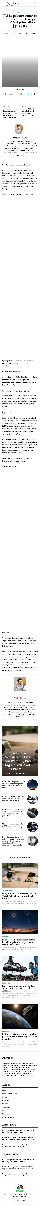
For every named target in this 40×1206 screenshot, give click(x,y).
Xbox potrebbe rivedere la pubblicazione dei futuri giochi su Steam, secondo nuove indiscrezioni (12, 827)
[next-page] (34, 730)
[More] (34, 94)
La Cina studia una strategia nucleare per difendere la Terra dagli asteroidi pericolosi (13, 813)
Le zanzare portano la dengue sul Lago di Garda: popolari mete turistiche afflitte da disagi (10, 113)
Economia (6, 983)
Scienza (5, 937)
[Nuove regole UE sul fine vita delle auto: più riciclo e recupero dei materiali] (32, 798)
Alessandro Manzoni (11, 773)
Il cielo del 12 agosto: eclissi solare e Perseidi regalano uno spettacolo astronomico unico (13, 785)
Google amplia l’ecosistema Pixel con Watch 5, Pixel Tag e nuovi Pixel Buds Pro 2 (18, 761)
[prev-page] (30, 730)
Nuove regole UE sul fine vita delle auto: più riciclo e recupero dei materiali (13, 799)
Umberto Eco (11, 33)
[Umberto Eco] (20, 129)
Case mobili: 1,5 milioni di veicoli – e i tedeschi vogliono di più (29, 112)
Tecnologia (7, 890)
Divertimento (20, 12)
